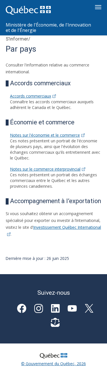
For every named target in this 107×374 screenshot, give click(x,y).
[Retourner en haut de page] (94, 361)
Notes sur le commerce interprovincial (45, 169)
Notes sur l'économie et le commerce (45, 135)
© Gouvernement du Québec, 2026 (53, 363)
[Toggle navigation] (98, 7)
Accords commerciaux (30, 96)
